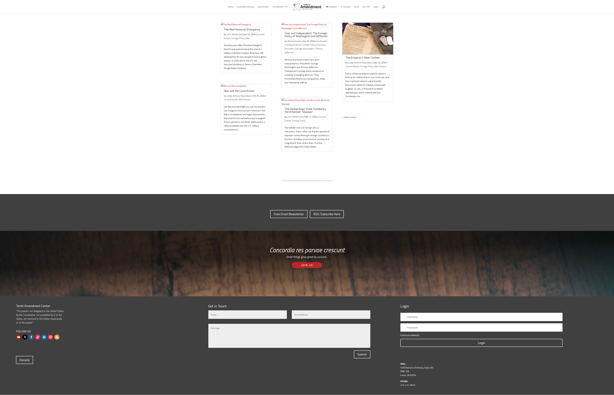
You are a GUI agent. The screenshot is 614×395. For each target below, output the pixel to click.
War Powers (245, 99)
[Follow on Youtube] (18, 337)
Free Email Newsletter (289, 213)
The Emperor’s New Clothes (362, 57)
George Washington (304, 48)
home (230, 7)
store (356, 7)
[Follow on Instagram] (50, 337)
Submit (362, 354)
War (247, 38)
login (376, 7)
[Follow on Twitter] (25, 337)
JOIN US (307, 265)
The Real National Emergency (242, 29)
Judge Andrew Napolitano (239, 95)
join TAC (366, 7)
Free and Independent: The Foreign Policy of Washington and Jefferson (306, 34)
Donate (25, 359)
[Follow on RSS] (56, 337)
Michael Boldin (294, 41)
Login (481, 342)
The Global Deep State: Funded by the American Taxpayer (305, 110)
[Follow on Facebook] (31, 337)
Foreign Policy (238, 38)
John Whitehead (234, 34)
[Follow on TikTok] (37, 337)
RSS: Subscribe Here (326, 213)
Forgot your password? (409, 334)
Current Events (231, 99)
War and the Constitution (239, 91)
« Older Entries (349, 117)
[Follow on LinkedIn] (44, 337)
